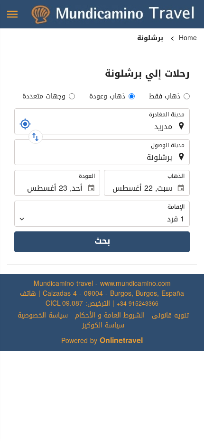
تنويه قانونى (170, 315)
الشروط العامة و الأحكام (110, 315)
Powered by (102, 341)
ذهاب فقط (164, 96)
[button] (12, 14)
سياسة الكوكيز (103, 325)
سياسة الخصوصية (43, 315)
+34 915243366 (137, 304)
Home (188, 38)
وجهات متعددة (43, 96)
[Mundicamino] (114, 14)
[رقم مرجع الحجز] (25, 124)
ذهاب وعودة (107, 96)
